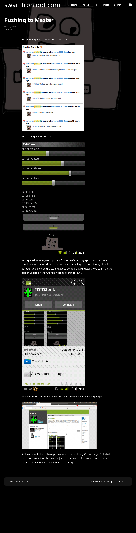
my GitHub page (89, 454)
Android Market (48, 396)
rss (130, 4)
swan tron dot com (32, 5)
